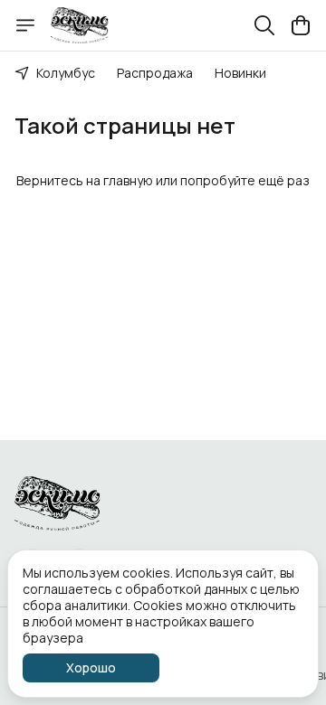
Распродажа (155, 72)
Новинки (240, 72)
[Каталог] (25, 25)
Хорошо (91, 667)
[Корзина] (301, 25)
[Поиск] (264, 25)
